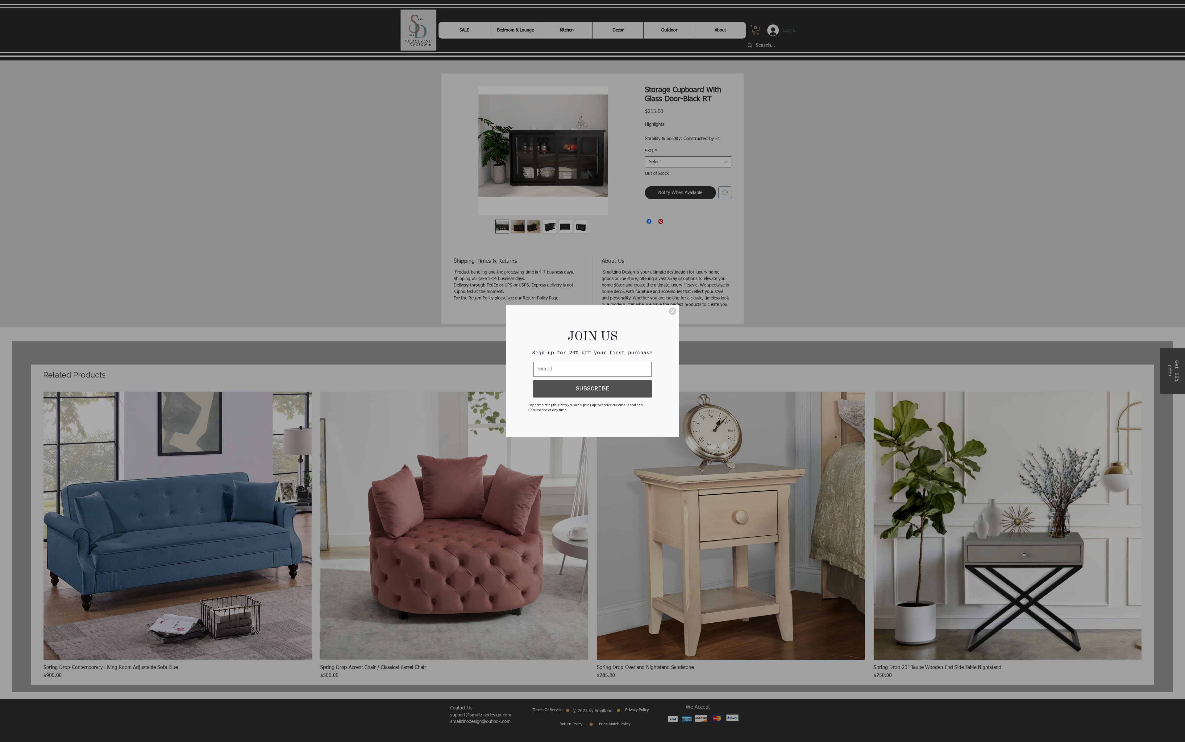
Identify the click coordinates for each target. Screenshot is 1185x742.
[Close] (672, 311)
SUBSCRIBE (592, 388)
